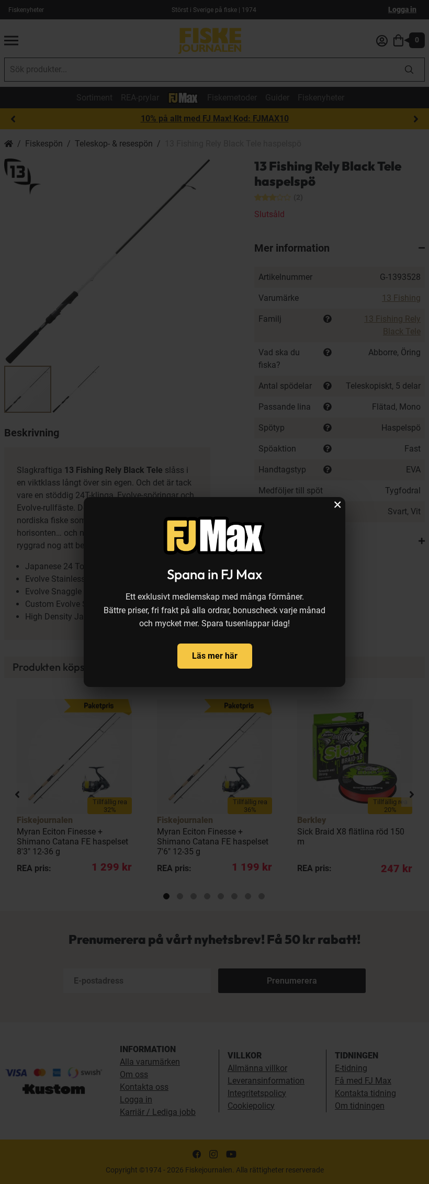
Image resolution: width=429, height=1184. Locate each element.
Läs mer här (215, 656)
